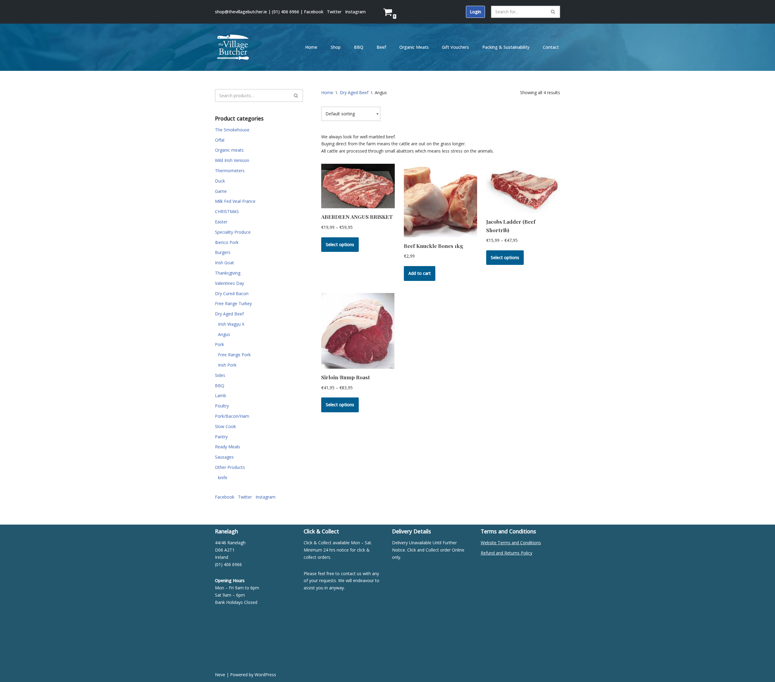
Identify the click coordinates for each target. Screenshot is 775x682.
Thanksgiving (227, 273)
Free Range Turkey (233, 303)
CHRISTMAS (227, 211)
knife (222, 477)
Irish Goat (224, 262)
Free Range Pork (234, 354)
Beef (381, 47)
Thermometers (230, 170)
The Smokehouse (232, 130)
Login (475, 12)
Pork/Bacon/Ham (232, 416)
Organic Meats (414, 47)
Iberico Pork (227, 242)
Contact (551, 47)
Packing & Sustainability (505, 47)
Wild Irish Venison (232, 160)
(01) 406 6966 (285, 12)
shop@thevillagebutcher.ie (241, 12)
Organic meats (229, 150)
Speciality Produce (233, 232)
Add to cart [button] (419, 273)
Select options (340, 244)
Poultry (222, 406)
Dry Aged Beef (229, 314)
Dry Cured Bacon (232, 293)
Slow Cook (225, 426)
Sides (220, 375)
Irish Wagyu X (231, 324)
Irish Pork (227, 365)
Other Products (230, 467)
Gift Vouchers (455, 47)
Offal (219, 140)
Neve (220, 674)
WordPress (265, 674)
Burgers (222, 252)
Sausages (224, 457)
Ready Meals (227, 447)
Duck (220, 181)
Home (311, 47)
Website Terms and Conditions (511, 542)
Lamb (220, 395)
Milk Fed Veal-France (235, 201)
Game (221, 191)
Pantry (221, 437)
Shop (336, 47)
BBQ (358, 47)
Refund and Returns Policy (506, 553)
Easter (221, 222)
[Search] (553, 12)
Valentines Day (229, 283)
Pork (219, 344)
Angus (224, 334)
